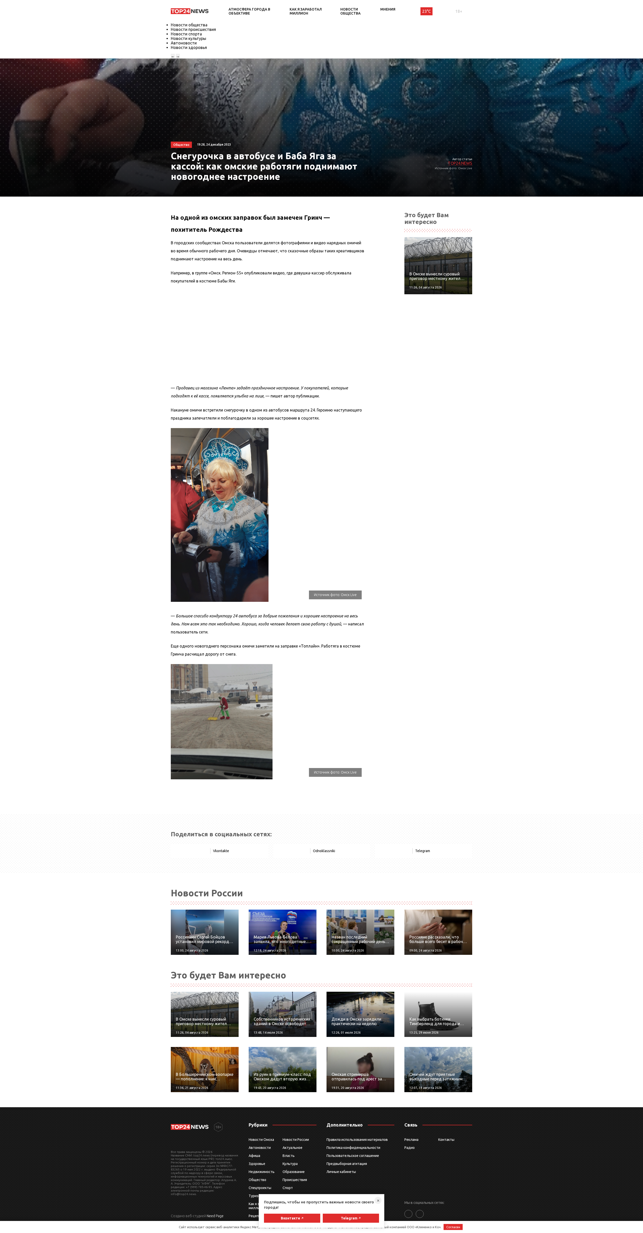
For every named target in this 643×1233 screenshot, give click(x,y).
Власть (289, 1156)
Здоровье (257, 1164)
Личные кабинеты (341, 1172)
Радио (409, 1148)
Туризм (255, 1196)
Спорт (288, 1188)
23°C (426, 11)
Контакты (446, 1140)
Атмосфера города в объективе (249, 11)
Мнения (387, 9)
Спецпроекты (260, 1188)
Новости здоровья (189, 47)
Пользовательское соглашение (353, 1156)
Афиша (254, 1156)
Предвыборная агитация (347, 1164)
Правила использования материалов (357, 1140)
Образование (294, 1172)
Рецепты (256, 1216)
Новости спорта (186, 34)
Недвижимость (262, 1172)
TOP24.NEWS (460, 163)
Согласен (453, 1227)
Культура (290, 1164)
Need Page (215, 1216)
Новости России (296, 1140)
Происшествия (295, 1180)
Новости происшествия (193, 29)
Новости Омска (261, 1140)
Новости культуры (188, 38)
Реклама (411, 1140)
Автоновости (184, 43)
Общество (257, 1180)
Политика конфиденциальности (353, 1148)
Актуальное (292, 1148)
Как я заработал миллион (306, 11)
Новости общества (350, 11)
